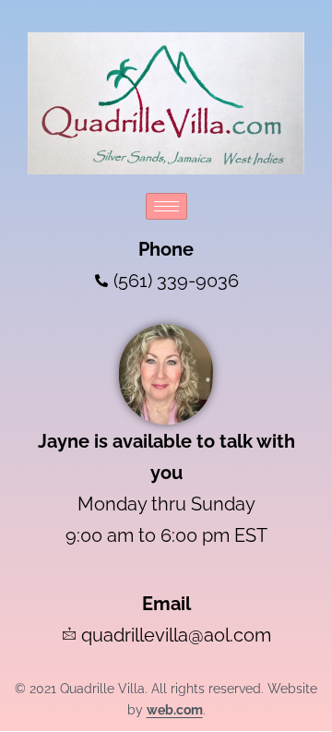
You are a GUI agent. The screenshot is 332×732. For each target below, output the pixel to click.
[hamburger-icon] (166, 206)
